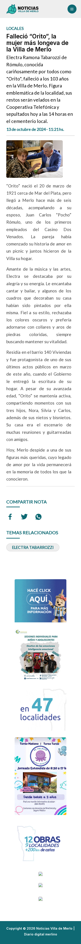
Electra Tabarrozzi (33, 547)
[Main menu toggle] (72, 8)
